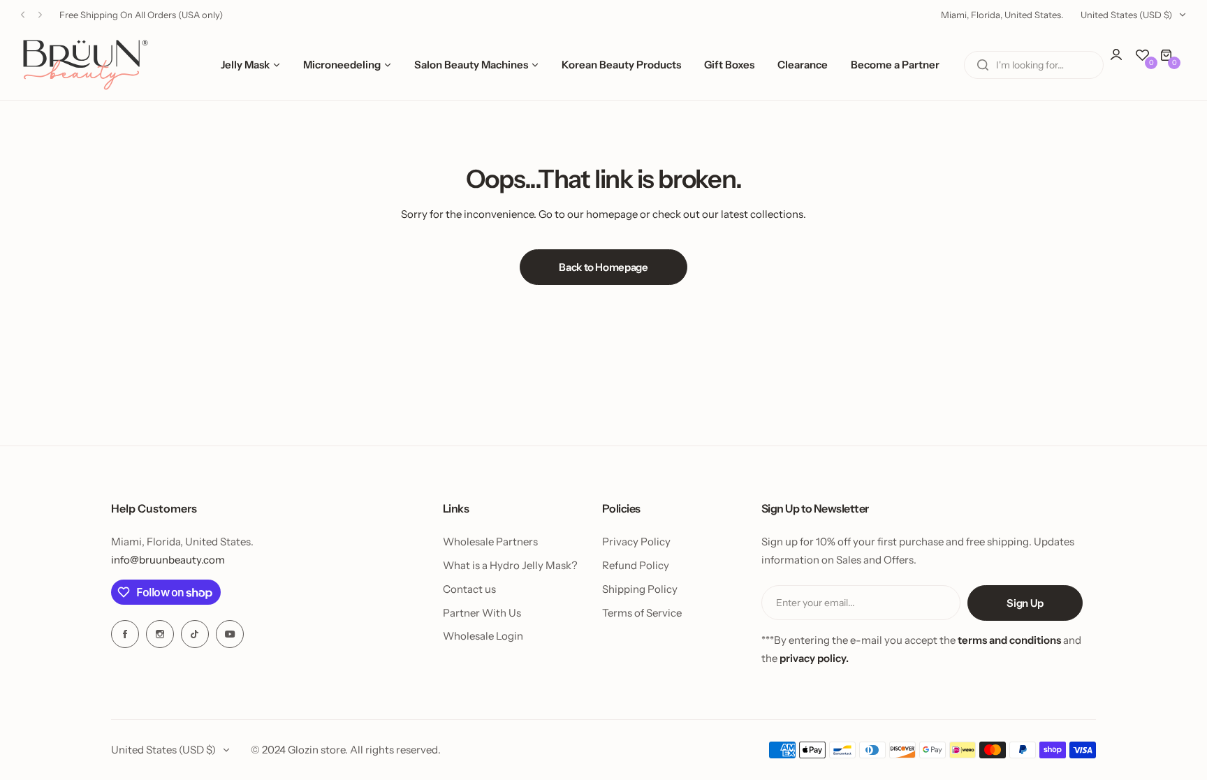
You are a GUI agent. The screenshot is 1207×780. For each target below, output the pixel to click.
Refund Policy (635, 565)
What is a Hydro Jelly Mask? (510, 565)
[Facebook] (125, 634)
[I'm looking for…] (982, 65)
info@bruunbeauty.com (168, 559)
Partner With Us (482, 612)
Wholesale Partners (490, 541)
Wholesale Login (483, 635)
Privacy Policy (636, 541)
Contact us (469, 589)
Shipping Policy (640, 589)
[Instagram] (160, 634)
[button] (22, 15)
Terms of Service (642, 612)
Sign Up (1025, 603)
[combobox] (1034, 65)
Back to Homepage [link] (603, 267)
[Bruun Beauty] (85, 64)
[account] (1123, 61)
